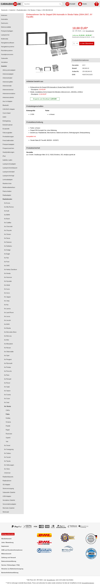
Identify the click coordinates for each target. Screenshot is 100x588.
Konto (85, 4)
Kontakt (72, 4)
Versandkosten (90, 31)
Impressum (5, 546)
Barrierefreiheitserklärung (9, 572)
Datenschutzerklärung (8, 561)
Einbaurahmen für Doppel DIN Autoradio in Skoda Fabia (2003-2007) (52, 87)
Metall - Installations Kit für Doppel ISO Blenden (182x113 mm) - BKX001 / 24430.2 (56, 92)
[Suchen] (60, 4)
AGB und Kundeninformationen (11, 550)
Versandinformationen (88, 583)
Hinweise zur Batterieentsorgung (12, 569)
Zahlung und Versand (8, 557)
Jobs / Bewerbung (7, 542)
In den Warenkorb (86, 43)
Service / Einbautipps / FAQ (10, 565)
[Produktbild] (47, 41)
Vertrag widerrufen (8, 534)
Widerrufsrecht (6, 553)
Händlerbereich (6, 538)
